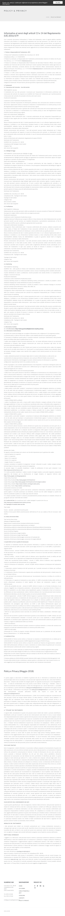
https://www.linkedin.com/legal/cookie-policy (28, 484)
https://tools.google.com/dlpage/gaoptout (15, 476)
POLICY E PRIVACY (24, 900)
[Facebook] (35, 885)
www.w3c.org (14, 859)
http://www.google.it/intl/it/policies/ (25, 480)
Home (47, 17)
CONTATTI (21, 898)
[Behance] (40, 885)
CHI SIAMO (22, 888)
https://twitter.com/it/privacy (22, 486)
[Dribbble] (35, 887)
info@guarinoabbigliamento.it (12, 900)
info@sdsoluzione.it (27, 61)
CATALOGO (22, 895)
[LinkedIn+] (43, 885)
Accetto (58, 2)
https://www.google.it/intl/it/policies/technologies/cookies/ (30, 482)
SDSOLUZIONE (7, 911)
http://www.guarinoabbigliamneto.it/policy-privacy (29, 329)
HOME (20, 886)
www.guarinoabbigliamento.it (34, 687)
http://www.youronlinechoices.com (13, 470)
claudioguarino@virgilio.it (23, 851)
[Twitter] (37, 885)
